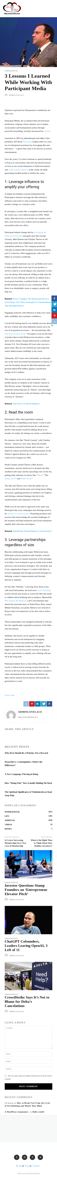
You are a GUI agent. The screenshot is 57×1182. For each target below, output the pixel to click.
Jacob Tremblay (44, 590)
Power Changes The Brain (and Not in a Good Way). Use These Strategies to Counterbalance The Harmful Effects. (28, 302)
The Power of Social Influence (26, 404)
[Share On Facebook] (49, 704)
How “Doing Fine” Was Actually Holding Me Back (28, 783)
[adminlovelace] (6, 95)
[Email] (26, 736)
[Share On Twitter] (43, 704)
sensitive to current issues (18, 514)
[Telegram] (39, 736)
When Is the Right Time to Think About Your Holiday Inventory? (41, 843)
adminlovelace (16, 95)
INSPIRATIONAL (11, 71)
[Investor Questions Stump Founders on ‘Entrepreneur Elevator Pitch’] (28, 864)
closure (47, 131)
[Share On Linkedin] (38, 704)
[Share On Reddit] (26, 704)
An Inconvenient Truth (15, 334)
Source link (10, 695)
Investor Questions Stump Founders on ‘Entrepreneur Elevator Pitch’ (26, 889)
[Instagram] (24, 1157)
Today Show (10, 479)
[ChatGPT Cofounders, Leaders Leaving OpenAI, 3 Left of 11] (28, 920)
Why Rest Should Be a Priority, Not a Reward (26, 753)
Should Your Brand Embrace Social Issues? (32, 531)
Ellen (39, 475)
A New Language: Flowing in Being (21, 774)
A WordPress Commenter (16, 1112)
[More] (46, 736)
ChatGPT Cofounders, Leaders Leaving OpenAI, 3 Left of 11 (26, 945)
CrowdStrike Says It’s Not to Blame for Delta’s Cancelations (27, 1001)
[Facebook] (7, 736)
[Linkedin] (20, 736)
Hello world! (38, 1112)
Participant (27, 142)
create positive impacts (18, 170)
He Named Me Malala (15, 601)
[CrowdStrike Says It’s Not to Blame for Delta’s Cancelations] (28, 976)
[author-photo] (6, 899)
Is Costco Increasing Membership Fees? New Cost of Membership (15, 843)
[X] (14, 736)
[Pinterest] (32, 1157)
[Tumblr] (33, 736)
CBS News (26, 479)
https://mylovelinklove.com (28, 717)
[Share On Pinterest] (32, 704)
